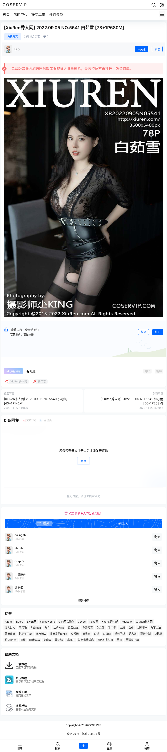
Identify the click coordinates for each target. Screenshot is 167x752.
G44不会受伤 (66, 621)
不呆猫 (23, 627)
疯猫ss (86, 633)
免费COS (73, 627)
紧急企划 (145, 633)
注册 (157, 332)
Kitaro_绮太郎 (110, 621)
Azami (8, 621)
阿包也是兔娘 (105, 640)
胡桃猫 (158, 633)
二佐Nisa (58, 627)
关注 (142, 49)
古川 (122, 627)
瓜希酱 (75, 633)
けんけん (10, 627)
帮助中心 (20, 14)
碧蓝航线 (120, 633)
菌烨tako (34, 640)
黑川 (119, 640)
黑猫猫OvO (132, 640)
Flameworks (47, 621)
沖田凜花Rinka (58, 633)
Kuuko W (127, 621)
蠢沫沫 (59, 640)
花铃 (22, 640)
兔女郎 (100, 627)
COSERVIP (94, 725)
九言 (47, 627)
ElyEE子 (31, 621)
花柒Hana (11, 640)
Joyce (82, 621)
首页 (6, 14)
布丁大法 (155, 627)
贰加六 (70, 640)
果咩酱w (41, 633)
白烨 (96, 633)
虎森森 (47, 640)
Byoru (19, 621)
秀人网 (133, 633)
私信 (157, 49)
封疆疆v (142, 627)
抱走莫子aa (25, 633)
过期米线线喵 (86, 640)
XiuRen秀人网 (144, 621)
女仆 (131, 627)
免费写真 (12, 36)
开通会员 (56, 14)
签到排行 (83, 601)
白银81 (107, 633)
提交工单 (38, 14)
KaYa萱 (93, 621)
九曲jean (35, 627)
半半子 (112, 627)
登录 (143, 332)
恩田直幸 (10, 633)
